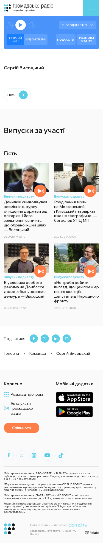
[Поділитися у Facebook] (34, 338)
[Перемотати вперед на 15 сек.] (32, 25)
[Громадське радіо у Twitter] (21, 455)
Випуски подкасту (19, 196)
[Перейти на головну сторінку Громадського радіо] (9, 528)
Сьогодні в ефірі (74, 25)
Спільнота (21, 427)
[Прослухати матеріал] (40, 191)
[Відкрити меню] (91, 8)
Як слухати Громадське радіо (22, 408)
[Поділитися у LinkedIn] (56, 338)
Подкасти (65, 39)
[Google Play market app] (74, 411)
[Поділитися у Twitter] (45, 338)
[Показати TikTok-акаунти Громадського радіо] (60, 455)
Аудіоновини (35, 39)
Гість (11, 95)
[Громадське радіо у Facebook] (9, 455)
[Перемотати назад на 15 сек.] (10, 25)
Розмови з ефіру (86, 39)
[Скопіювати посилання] (67, 338)
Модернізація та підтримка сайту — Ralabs (54, 532)
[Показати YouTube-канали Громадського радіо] (47, 455)
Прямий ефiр (15, 39)
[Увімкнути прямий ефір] (20, 25)
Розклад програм (27, 394)
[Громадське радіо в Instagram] (34, 455)
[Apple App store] (74, 397)
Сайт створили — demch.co (48, 525)
